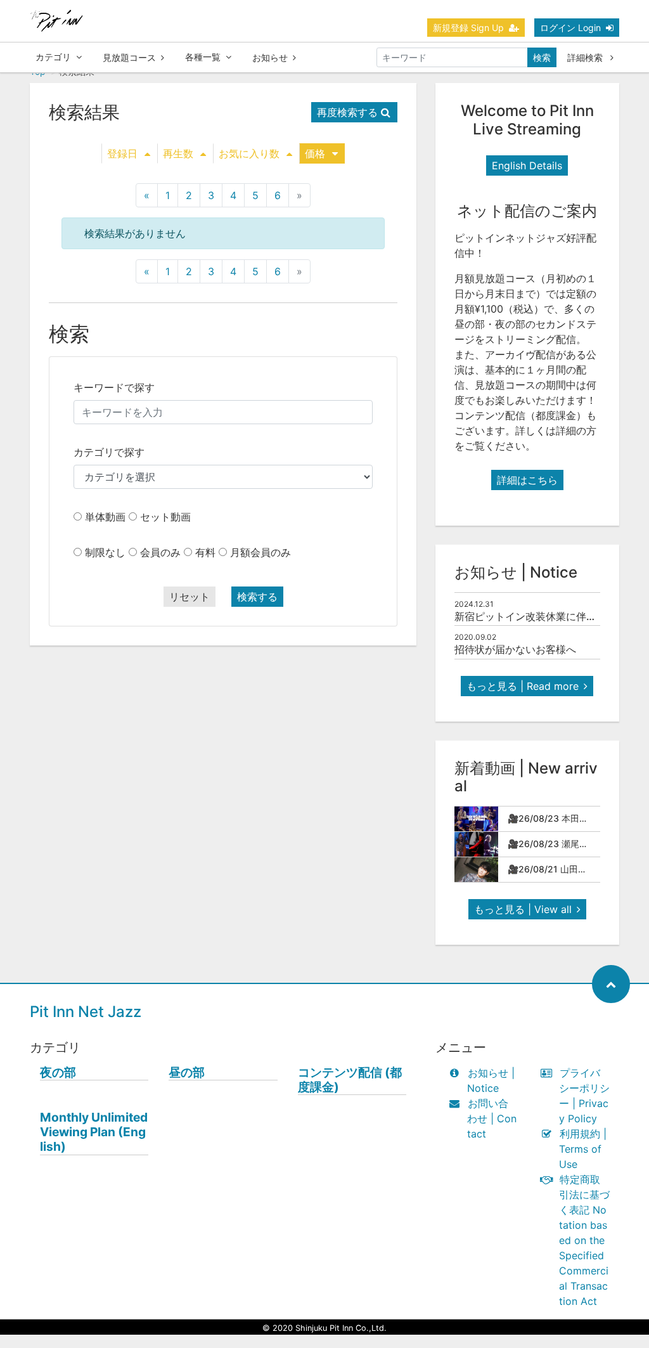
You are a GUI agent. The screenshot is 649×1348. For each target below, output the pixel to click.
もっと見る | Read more (522, 686)
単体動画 (105, 516)
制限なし (105, 552)
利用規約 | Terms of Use (583, 1148)
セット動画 (165, 516)
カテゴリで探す (109, 452)
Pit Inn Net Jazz (85, 1011)
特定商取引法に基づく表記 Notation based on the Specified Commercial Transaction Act (584, 1240)
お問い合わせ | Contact (492, 1118)
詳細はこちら (527, 480)
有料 (205, 552)
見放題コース (129, 57)
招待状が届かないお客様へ (515, 649)
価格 (315, 153)
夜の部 (58, 1072)
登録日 (122, 153)
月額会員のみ (260, 552)
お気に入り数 (249, 153)
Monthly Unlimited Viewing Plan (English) (94, 1132)
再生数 (178, 153)
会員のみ (160, 552)
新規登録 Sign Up (468, 27)
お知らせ (270, 57)
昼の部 (187, 1072)
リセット (189, 596)
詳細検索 (586, 57)
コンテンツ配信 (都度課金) (350, 1079)
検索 (542, 57)
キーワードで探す (114, 387)
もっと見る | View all (523, 909)
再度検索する (347, 112)
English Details (527, 165)
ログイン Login (570, 27)
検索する (257, 596)
